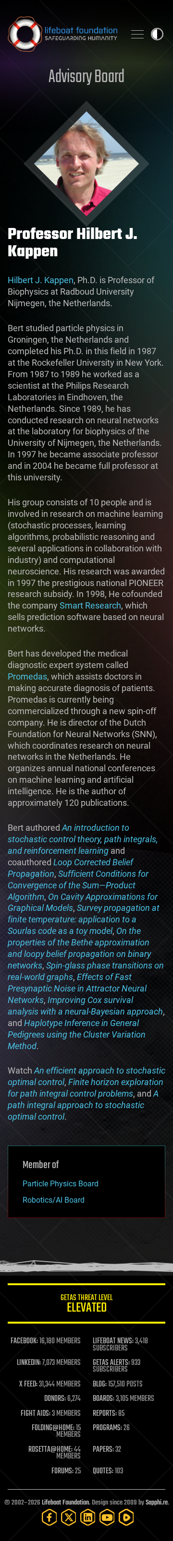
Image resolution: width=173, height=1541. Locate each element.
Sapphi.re (157, 1502)
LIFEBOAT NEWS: (113, 1341)
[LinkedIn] (88, 1517)
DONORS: (55, 1399)
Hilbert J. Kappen (41, 280)
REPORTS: (105, 1414)
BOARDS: (103, 1399)
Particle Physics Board (61, 1183)
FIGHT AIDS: (35, 1414)
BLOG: (100, 1384)
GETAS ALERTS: (111, 1363)
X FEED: (28, 1384)
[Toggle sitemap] (137, 34)
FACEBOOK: (24, 1341)
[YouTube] (107, 1517)
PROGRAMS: (107, 1428)
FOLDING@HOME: (53, 1428)
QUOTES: (103, 1471)
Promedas (27, 676)
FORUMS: (62, 1471)
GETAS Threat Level (86, 1305)
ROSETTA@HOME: (50, 1450)
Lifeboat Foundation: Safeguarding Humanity (62, 34)
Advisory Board (86, 77)
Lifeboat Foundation (65, 1502)
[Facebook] (49, 1517)
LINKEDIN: (29, 1363)
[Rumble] (126, 1517)
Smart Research (90, 605)
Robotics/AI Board (54, 1200)
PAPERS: (103, 1450)
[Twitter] (68, 1517)
